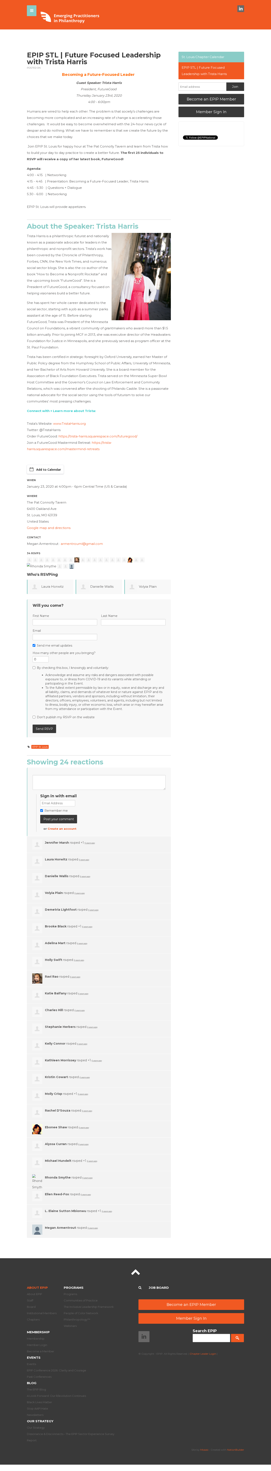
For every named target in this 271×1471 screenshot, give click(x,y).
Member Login (37, 1345)
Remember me (56, 811)
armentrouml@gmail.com (82, 544)
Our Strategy (40, 1421)
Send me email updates (54, 645)
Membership (38, 1332)
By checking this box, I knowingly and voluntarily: (100, 688)
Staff (30, 1300)
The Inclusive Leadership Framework (89, 1306)
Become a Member (40, 1351)
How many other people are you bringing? (64, 653)
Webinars (70, 1326)
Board (31, 1306)
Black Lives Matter (39, 1402)
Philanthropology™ (77, 1319)
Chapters (33, 1319)
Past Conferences (39, 1376)
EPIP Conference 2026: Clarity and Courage (56, 1370)
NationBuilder (235, 1449)
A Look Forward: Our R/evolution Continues (56, 1395)
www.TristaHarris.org (69, 424)
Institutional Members (42, 1313)
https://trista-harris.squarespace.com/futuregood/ (97, 436)
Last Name (109, 616)
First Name (41, 616)
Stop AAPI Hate (37, 1408)
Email (37, 631)
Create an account (62, 828)
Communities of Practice (81, 1300)
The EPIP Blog (36, 1389)
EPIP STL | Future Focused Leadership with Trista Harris (204, 70)
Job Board (159, 1288)
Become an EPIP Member (211, 99)
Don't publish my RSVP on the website (66, 717)
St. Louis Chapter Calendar (203, 57)
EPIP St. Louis (40, 746)
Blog (31, 1383)
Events (33, 1357)
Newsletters (35, 1415)
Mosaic (204, 1449)
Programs (73, 1288)
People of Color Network (81, 1313)
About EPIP (37, 1288)
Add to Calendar (48, 469)
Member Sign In (211, 112)
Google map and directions (49, 528)
